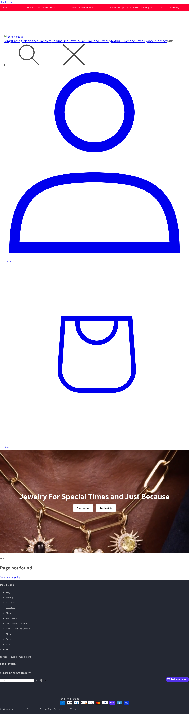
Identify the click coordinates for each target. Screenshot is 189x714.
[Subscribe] (44, 680)
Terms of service (60, 709)
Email (38, 680)
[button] (172, 41)
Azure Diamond (12, 709)
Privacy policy (45, 709)
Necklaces (10, 602)
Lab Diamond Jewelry (16, 623)
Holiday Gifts (105, 508)
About (9, 634)
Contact (9, 639)
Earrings (10, 597)
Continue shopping (10, 577)
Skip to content (8, 2)
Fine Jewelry (83, 508)
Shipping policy (75, 709)
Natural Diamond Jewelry (18, 628)
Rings (8, 592)
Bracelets (10, 608)
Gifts (8, 644)
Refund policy (32, 709)
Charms (9, 613)
